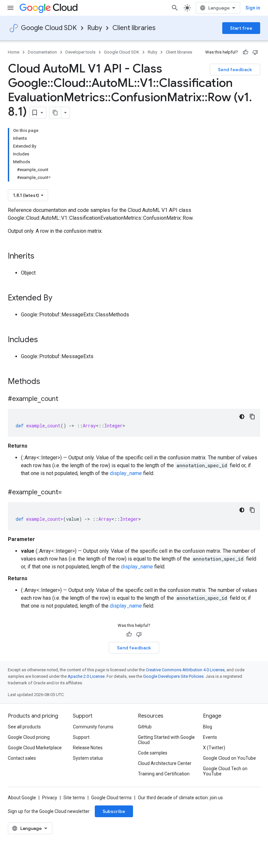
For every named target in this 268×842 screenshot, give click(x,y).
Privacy (49, 797)
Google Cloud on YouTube (229, 758)
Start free (241, 28)
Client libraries (134, 28)
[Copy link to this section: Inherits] (40, 257)
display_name (126, 473)
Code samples (152, 752)
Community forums (93, 726)
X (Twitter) (214, 747)
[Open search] (175, 8)
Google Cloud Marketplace (35, 747)
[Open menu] (10, 8)
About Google (22, 797)
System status (88, 758)
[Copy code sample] (252, 416)
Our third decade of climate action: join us (180, 797)
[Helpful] (245, 52)
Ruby (94, 28)
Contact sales (22, 758)
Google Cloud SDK (49, 28)
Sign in (252, 7)
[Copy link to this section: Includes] (44, 340)
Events (210, 737)
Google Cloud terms (111, 797)
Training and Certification (164, 773)
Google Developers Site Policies (173, 676)
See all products (24, 726)
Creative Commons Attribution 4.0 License (185, 669)
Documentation (42, 52)
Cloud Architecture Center (165, 763)
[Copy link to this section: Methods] (48, 382)
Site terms (74, 797)
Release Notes (88, 747)
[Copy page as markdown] (55, 112)
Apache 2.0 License (86, 676)
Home (13, 52)
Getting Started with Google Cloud (166, 740)
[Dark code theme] (242, 416)
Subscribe (114, 811)
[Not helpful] (255, 52)
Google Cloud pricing (29, 737)
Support (81, 737)
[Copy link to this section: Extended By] (58, 298)
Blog (207, 726)
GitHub (145, 726)
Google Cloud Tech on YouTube (225, 771)
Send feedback (235, 69)
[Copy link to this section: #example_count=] (68, 493)
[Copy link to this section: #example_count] (64, 399)
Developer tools (80, 52)
